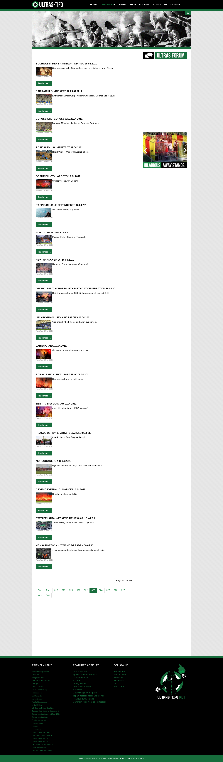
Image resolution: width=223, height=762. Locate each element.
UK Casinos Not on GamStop (43, 708)
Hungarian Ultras (38, 678)
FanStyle (35, 684)
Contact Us (160, 4)
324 (101, 590)
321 (78, 590)
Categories (107, 4)
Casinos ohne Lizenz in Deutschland (45, 711)
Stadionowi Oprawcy (39, 690)
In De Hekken (37, 705)
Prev (48, 590)
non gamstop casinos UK (41, 732)
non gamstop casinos (40, 738)
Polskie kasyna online (40, 720)
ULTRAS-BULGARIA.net (41, 681)
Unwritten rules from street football (89, 702)
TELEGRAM (119, 680)
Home (93, 4)
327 (123, 590)
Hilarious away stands (83, 699)
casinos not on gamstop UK (42, 735)
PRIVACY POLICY (136, 758)
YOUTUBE (119, 686)
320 (71, 590)
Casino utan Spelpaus (40, 717)
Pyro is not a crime (82, 686)
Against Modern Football (84, 674)
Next (40, 595)
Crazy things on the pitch (85, 692)
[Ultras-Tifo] (47, 4)
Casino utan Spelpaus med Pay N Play (46, 714)
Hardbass (77, 689)
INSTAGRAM (120, 674)
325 (108, 590)
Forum (123, 4)
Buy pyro (144, 4)
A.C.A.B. (77, 680)
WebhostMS (114, 758)
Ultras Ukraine (37, 687)
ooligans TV (37, 693)
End (48, 595)
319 (63, 590)
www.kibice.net (37, 699)
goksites (35, 726)
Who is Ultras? (80, 671)
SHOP (133, 4)
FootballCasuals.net (39, 702)
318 (56, 590)
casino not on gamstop (40, 672)
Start (40, 590)
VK (115, 683)
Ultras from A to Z (81, 677)
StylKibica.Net (37, 696)
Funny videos (79, 683)
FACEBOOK (119, 671)
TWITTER (118, 677)
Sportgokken (36, 729)
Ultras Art (35, 675)
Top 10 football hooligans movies (88, 696)
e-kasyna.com (37, 723)
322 (86, 590)
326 (115, 590)
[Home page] (171, 681)
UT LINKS (175, 4)
